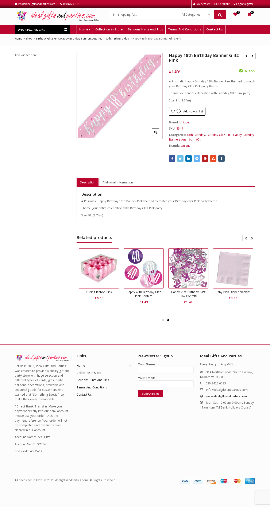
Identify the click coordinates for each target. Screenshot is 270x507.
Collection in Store (109, 29)
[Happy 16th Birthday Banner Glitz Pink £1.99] (246, 56)
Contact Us (214, 29)
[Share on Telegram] (197, 158)
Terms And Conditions (184, 29)
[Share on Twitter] (180, 158)
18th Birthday (196, 135)
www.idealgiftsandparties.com (226, 396)
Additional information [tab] (118, 182)
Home (84, 29)
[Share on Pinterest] (205, 158)
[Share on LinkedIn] (188, 158)
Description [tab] (87, 182)
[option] (119, 96)
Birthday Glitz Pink (219, 135)
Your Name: (147, 364)
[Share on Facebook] (172, 158)
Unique (184, 122)
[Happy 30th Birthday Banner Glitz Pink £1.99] (252, 56)
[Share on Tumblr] (221, 158)
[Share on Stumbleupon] (213, 158)
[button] (159, 135)
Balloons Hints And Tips (145, 29)
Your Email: (146, 378)
